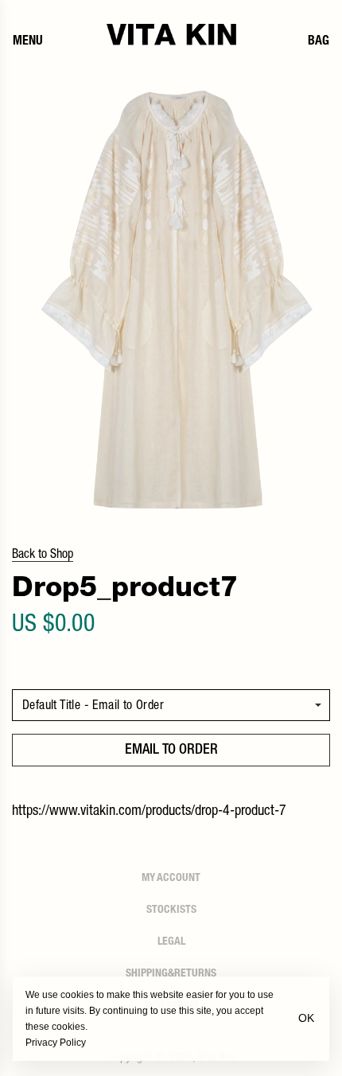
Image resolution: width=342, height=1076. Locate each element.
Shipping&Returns (171, 974)
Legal (171, 942)
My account (171, 878)
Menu (28, 42)
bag (318, 42)
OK (306, 1018)
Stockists (171, 910)
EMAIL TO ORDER (171, 750)
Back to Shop (42, 555)
